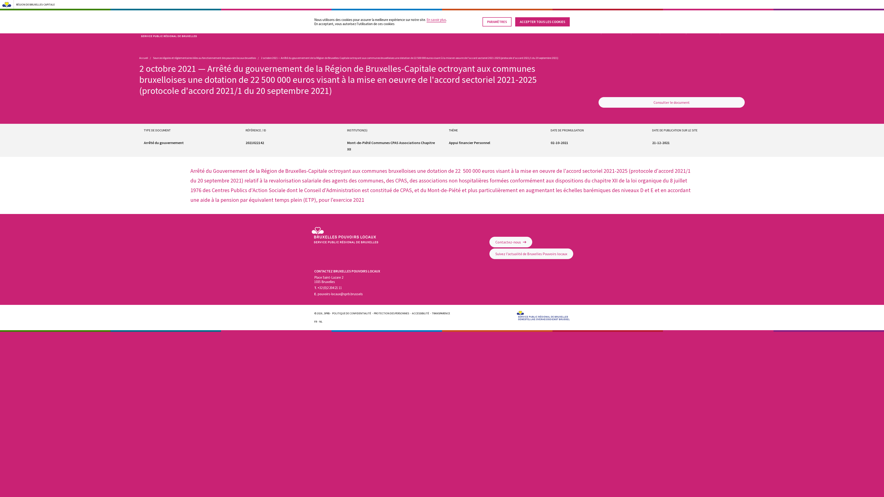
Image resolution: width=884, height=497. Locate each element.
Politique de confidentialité (351, 313)
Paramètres (497, 22)
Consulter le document (672, 102)
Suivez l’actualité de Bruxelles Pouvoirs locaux (531, 253)
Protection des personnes (391, 313)
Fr (315, 321)
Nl (321, 321)
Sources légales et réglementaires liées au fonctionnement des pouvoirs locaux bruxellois (204, 58)
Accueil (143, 58)
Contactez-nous (508, 242)
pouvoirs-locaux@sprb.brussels (338, 294)
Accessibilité (420, 313)
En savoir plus (436, 19)
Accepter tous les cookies (542, 22)
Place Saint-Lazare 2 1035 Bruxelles (328, 279)
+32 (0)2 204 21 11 (328, 288)
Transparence (441, 313)
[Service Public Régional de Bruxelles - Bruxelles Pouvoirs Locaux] (345, 242)
